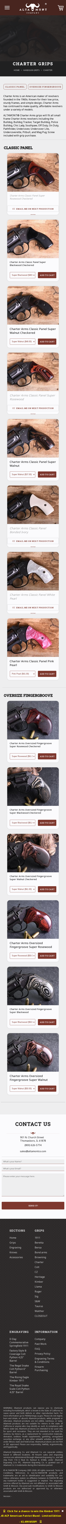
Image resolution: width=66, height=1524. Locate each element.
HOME (17, 70)
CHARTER (47, 70)
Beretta (39, 1242)
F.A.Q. (37, 1348)
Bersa (38, 1247)
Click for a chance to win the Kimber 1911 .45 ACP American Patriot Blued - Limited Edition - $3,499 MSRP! (30, 1516)
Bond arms (41, 1252)
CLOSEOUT (41, 1316)
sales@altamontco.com (33, 1151)
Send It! (33, 1205)
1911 (37, 1237)
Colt (37, 1267)
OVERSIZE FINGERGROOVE (45, 86)
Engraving (15, 1247)
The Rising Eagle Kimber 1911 (19, 1379)
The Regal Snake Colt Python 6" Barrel (19, 1369)
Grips (13, 1242)
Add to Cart (47, 275)
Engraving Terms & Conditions (44, 1360)
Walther (39, 1311)
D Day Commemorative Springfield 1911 (19, 1342)
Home (13, 1237)
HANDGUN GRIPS (31, 70)
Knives (13, 1252)
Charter (39, 1262)
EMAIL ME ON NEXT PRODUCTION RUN (34, 209)
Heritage (40, 1277)
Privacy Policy (42, 1353)
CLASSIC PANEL (15, 86)
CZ (36, 1272)
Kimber (39, 1281)
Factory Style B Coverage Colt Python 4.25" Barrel (18, 1355)
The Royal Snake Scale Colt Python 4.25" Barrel (19, 1389)
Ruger (38, 1291)
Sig (36, 1296)
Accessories (16, 1257)
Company (40, 1339)
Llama (38, 1286)
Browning (40, 1257)
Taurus (39, 1306)
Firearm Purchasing (41, 1368)
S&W (37, 1301)
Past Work (41, 1344)
